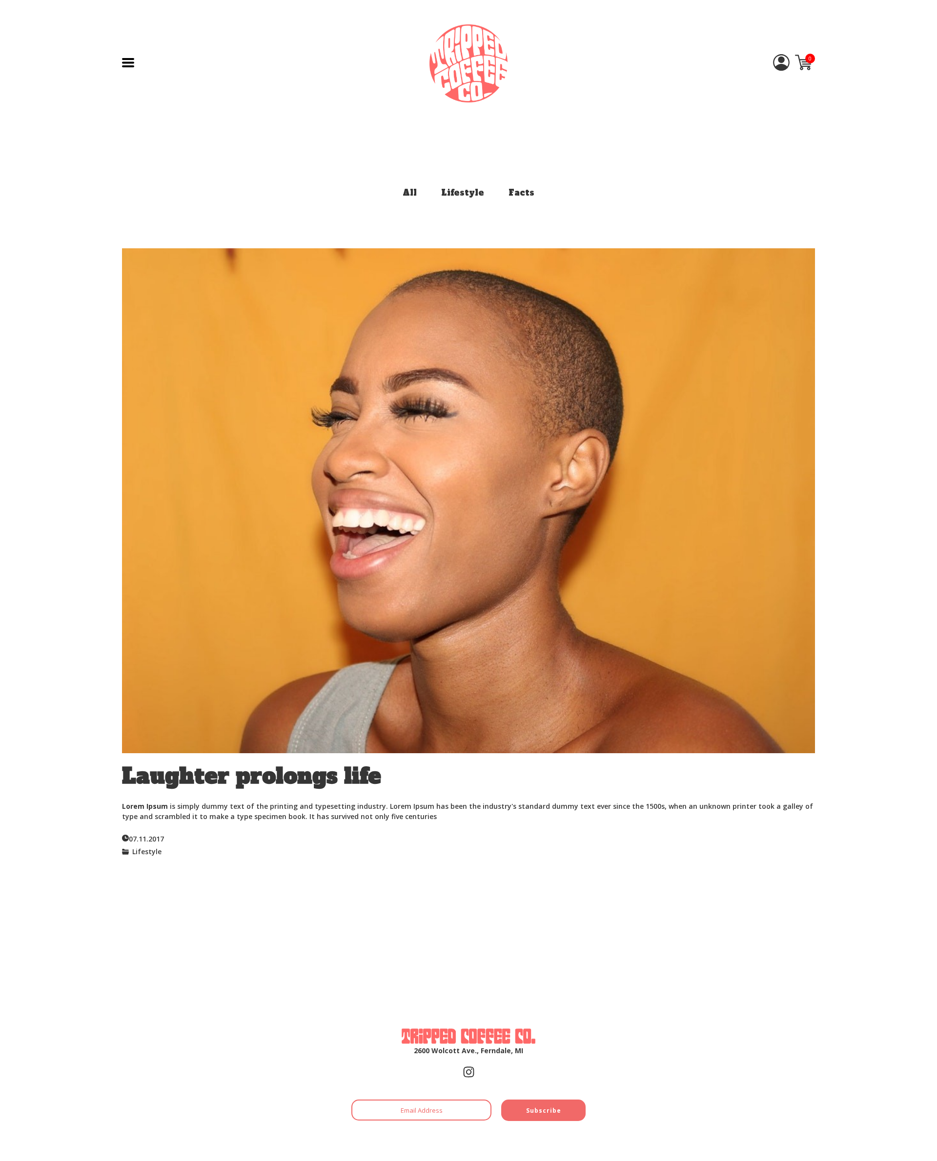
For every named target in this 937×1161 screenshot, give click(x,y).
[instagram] (468, 1072)
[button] (128, 63)
